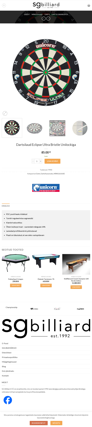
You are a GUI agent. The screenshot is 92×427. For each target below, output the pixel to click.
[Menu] (4, 5)
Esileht (27, 14)
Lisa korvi (52, 161)
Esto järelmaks (8, 371)
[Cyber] (80, 309)
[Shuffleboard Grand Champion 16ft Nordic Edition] (76, 264)
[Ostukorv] (88, 5)
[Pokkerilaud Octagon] (16, 263)
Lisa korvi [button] (16, 285)
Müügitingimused (9, 362)
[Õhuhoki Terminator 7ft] (46, 261)
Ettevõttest (6, 352)
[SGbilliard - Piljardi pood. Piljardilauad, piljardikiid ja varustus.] (46, 5)
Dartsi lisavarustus (60, 14)
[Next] (85, 72)
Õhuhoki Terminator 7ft (46, 279)
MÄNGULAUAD (37, 14)
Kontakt (5, 375)
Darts (47, 14)
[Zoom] (5, 113)
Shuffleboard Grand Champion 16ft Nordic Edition (76, 280)
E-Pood (5, 343)
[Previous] (6, 72)
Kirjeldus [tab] (6, 206)
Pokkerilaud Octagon (15, 279)
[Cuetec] (57, 309)
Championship (11, 307)
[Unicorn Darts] (46, 188)
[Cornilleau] (34, 309)
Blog (4, 366)
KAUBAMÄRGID (9, 348)
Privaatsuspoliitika (9, 357)
